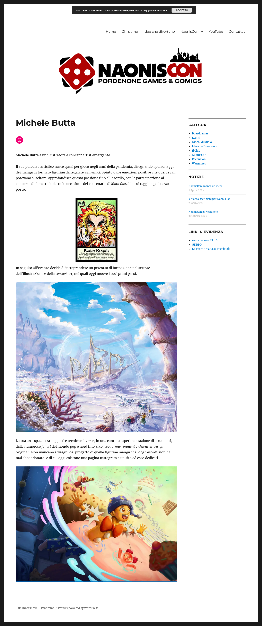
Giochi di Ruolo (202, 142)
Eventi (196, 138)
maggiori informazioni (155, 10)
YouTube (216, 32)
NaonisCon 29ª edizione (203, 211)
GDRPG (197, 244)
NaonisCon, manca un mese (205, 186)
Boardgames (200, 133)
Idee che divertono (159, 32)
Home (111, 32)
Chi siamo (130, 32)
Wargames (199, 163)
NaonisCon (190, 32)
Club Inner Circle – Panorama (35, 608)
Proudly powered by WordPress (78, 608)
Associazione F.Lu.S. (205, 240)
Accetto (181, 10)
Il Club (196, 150)
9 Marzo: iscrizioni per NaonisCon (209, 198)
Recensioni (199, 159)
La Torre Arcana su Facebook (211, 249)
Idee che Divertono (204, 146)
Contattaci (237, 32)
